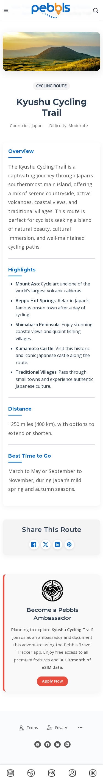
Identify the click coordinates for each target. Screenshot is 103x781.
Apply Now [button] (52, 681)
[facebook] (47, 744)
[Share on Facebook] (34, 544)
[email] (37, 744)
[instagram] (57, 744)
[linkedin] (67, 744)
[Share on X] (46, 544)
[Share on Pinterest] (69, 544)
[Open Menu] (6, 10)
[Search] (95, 10)
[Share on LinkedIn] (57, 544)
